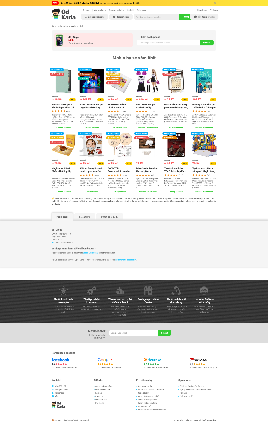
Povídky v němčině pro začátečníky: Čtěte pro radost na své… (204, 107)
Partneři (183, 393)
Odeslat (206, 43)
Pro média (99, 403)
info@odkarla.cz (62, 389)
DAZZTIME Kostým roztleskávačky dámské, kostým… (145, 107)
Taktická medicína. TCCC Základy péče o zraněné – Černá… (175, 171)
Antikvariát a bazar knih (125, 260)
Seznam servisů (144, 406)
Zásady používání (70, 420)
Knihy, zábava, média (67, 26)
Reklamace (141, 10)
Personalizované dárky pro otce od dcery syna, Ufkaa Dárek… (176, 107)
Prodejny (99, 396)
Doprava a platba (116, 10)
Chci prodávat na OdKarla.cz (192, 386)
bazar (189, 420)
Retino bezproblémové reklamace (151, 410)
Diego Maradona (90, 253)
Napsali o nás (101, 399)
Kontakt (130, 10)
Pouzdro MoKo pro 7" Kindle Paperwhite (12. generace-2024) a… (63, 107)
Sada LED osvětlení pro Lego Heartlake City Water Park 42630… (91, 107)
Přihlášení (214, 10)
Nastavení (84, 420)
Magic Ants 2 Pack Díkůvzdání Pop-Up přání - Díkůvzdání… (62, 171)
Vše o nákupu (100, 10)
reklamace (59, 393)
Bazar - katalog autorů (147, 403)
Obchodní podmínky (104, 386)
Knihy (82, 26)
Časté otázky (143, 393)
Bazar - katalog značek (147, 399)
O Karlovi (87, 10)
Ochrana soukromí (103, 389)
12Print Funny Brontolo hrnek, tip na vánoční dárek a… (91, 171)
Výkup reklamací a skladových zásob (195, 389)
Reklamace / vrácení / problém (150, 389)
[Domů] (53, 26)
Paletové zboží (186, 396)
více (56, 396)
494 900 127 (60, 386)
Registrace (202, 10)
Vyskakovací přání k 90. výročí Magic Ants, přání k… (203, 171)
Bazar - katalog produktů (148, 396)
